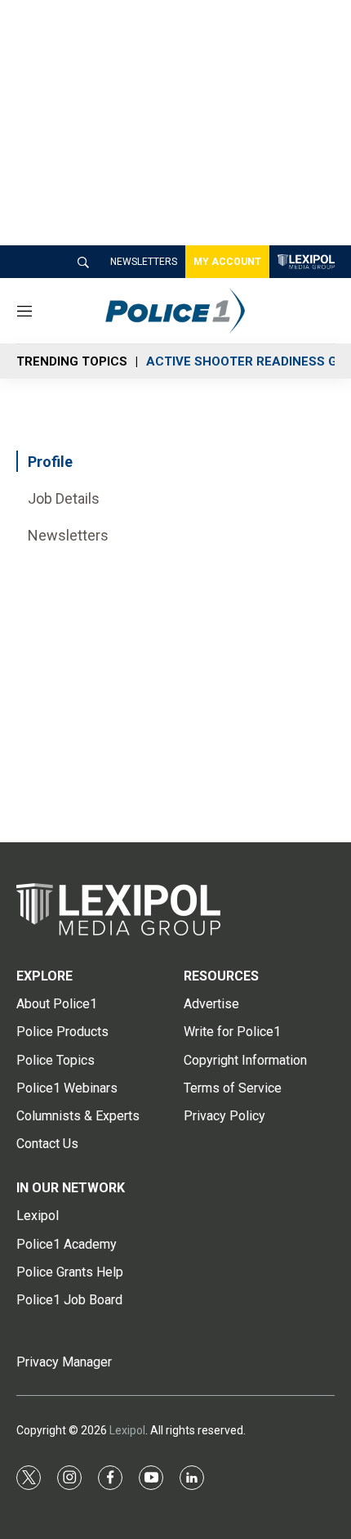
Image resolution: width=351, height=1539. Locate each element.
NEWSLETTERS (143, 261)
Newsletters (68, 535)
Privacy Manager (64, 1362)
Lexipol (127, 1430)
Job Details (64, 498)
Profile (50, 461)
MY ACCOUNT (227, 261)
